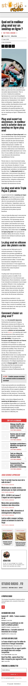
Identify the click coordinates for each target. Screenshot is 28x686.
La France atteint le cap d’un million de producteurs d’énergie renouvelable (13, 643)
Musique (3, 620)
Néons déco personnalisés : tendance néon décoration (10, 504)
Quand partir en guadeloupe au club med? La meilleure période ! (12, 624)
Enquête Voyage (5, 627)
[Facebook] (2, 46)
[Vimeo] (3, 607)
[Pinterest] (9, 46)
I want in (13, 674)
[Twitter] (6, 46)
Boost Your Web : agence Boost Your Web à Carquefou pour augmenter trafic (13, 658)
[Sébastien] (2, 36)
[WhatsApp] (13, 46)
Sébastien (14, 36)
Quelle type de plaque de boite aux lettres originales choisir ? (21, 544)
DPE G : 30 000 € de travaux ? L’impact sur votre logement (11, 496)
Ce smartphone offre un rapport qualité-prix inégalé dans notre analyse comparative (13, 650)
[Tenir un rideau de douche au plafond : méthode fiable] (5, 456)
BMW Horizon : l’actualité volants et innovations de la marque (12, 631)
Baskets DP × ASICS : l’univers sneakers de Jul (13, 617)
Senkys (10, 332)
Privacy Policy (18, 678)
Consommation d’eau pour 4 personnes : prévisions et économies (18, 465)
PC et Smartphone (6, 654)
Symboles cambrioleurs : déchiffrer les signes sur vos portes (18, 445)
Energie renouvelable (7, 645)
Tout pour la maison (16, 430)
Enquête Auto (5, 633)
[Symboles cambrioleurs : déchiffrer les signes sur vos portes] (5, 446)
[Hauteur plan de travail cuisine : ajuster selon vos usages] (5, 436)
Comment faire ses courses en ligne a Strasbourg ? (7, 543)
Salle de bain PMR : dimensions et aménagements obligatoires (12, 512)
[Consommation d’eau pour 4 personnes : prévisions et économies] (5, 465)
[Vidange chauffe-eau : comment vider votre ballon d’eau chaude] (5, 426)
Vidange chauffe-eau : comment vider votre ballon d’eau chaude (17, 426)
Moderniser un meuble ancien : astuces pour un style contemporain (13, 489)
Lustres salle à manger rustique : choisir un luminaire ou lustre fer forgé (12, 520)
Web (2, 661)
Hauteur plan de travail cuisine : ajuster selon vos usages (17, 436)
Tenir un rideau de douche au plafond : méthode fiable (16, 455)
